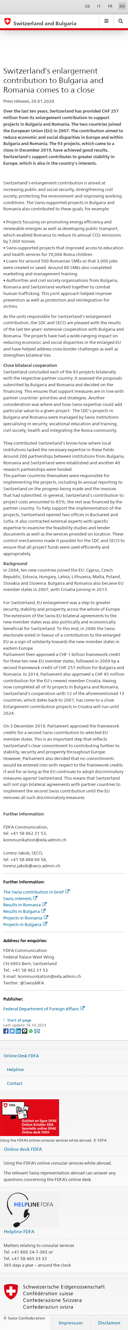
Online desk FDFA (23, 1149)
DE (87, 6)
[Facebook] (6, 1030)
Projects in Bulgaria (22, 924)
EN (122, 6)
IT (99, 6)
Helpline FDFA (19, 1231)
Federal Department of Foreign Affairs (41, 1008)
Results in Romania (22, 904)
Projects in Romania (22, 917)
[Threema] (25, 1030)
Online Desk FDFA (21, 1055)
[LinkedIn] (19, 1030)
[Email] (37, 1030)
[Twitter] (13, 1030)
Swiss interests (17, 898)
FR (110, 6)
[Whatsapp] (31, 1030)
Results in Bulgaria (21, 911)
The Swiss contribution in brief (33, 892)
